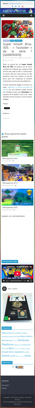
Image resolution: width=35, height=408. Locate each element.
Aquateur (15, 58)
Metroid (9, 340)
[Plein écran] (31, 281)
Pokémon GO (18, 345)
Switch (5, 355)
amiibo (9, 333)
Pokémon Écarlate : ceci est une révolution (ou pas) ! (19, 4)
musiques (15, 340)
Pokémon (7, 344)
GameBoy (5, 336)
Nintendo (23, 340)
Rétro (11, 348)
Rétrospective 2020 (10, 207)
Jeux (12, 40)
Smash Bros (18, 40)
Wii (11, 356)
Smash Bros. (10, 60)
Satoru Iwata (17, 348)
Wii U (14, 355)
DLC (14, 333)
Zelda (27, 355)
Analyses (6, 40)
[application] (18, 274)
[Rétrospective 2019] (18, 141)
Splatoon (19, 351)
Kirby (19, 336)
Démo (18, 333)
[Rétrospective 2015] (18, 165)
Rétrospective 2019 (10, 158)
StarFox (27, 352)
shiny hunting (25, 349)
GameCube (12, 336)
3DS (6, 60)
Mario (24, 336)
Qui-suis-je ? (5, 385)
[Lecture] (4, 281)
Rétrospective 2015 (10, 183)
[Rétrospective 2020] (18, 190)
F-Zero (24, 333)
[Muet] (28, 281)
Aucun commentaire (26, 58)
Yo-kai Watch (21, 356)
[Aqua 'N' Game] (18, 9)
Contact (4, 388)
